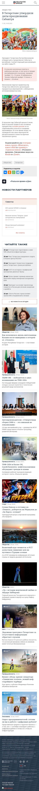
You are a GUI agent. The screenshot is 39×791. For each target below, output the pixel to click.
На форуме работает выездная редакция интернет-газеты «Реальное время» (18, 469)
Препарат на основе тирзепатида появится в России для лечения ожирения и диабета (19, 287)
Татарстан (19, 162)
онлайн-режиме (18, 126)
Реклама (5, 769)
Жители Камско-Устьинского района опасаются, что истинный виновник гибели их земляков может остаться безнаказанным (19, 638)
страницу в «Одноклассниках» (16, 148)
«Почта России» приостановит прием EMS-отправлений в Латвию (17, 295)
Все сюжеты (20, 233)
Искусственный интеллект (14, 226)
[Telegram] (17, 172)
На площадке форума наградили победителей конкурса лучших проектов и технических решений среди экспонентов (18, 382)
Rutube (8, 154)
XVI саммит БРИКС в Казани (15, 209)
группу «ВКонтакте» (19, 145)
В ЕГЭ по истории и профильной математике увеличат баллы (18, 271)
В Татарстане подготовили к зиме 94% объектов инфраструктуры (18, 251)
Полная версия (7, 783)
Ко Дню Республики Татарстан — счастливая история (19, 340)
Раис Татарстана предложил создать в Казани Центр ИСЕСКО (19, 257)
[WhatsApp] (13, 172)
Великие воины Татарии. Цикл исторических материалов (16, 218)
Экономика (6, 716)
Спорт (4, 504)
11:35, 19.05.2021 (7, 23)
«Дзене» (16, 154)
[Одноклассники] (9, 172)
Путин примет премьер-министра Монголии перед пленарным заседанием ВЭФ (18, 278)
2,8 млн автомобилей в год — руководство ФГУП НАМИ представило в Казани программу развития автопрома (19, 425)
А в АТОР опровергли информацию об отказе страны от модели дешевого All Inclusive (18, 552)
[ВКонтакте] (5, 172)
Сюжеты (9, 201)
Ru (21, 765)
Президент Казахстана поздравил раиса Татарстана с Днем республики (18, 264)
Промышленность (8, 375)
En (25, 766)
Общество (6, 10)
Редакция (5, 766)
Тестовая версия (8, 785)
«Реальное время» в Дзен (20, 181)
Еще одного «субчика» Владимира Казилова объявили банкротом (18, 681)
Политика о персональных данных (10, 774)
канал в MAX (10, 147)
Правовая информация (10, 771)
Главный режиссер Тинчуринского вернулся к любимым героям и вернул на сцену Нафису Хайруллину (19, 594)
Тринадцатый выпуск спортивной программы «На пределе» (19, 512)
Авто (3, 629)
